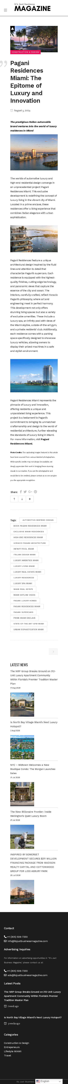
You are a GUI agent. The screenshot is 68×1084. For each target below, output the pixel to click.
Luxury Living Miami (24, 566)
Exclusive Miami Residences (29, 531)
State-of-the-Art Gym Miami (29, 624)
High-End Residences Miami (28, 537)
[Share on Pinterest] (35, 492)
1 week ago (13, 1006)
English (44, 1081)
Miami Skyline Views (24, 595)
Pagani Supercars (23, 612)
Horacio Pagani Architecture (30, 543)
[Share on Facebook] (21, 492)
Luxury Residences (24, 578)
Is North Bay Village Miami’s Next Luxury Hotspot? (33, 1017)
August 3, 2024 (21, 110)
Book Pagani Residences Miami (30, 526)
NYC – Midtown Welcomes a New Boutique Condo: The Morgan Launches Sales (32, 769)
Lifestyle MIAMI (12, 1051)
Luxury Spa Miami (23, 583)
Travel (7, 1055)
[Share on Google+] (30, 492)
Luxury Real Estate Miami (27, 572)
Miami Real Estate (23, 589)
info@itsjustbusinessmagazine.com (28, 941)
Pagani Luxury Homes (25, 601)
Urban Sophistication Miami (29, 629)
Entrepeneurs (12, 1047)
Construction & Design (16, 1042)
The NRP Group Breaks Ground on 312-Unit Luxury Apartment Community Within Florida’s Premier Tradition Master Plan (32, 996)
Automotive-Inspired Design (38, 520)
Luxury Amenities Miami (26, 560)
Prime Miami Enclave (25, 618)
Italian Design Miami (25, 555)
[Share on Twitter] (25, 492)
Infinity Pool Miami (24, 549)
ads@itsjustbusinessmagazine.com (27, 975)
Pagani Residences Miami (27, 606)
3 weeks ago (13, 1023)
